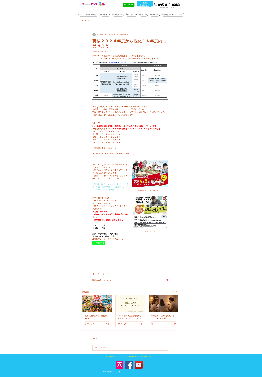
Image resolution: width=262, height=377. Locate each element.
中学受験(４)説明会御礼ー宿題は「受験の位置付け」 (162, 317)
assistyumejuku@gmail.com (121, 356)
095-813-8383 (109, 356)
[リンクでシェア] (108, 274)
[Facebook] (129, 365)
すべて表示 (174, 291)
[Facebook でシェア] (93, 274)
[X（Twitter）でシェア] (98, 274)
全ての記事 (85, 20)
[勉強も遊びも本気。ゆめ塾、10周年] (97, 303)
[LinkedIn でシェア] (103, 274)
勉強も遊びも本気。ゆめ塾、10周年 (97, 317)
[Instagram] (119, 365)
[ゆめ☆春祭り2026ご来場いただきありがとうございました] (130, 303)
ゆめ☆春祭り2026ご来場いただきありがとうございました (130, 317)
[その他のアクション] (167, 34)
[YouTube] (139, 365)
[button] (176, 20)
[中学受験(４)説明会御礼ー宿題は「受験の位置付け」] (163, 303)
